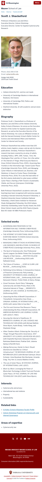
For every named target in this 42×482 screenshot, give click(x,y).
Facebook (17, 438)
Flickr (28, 438)
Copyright (9, 478)
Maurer (11, 8)
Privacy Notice (34, 476)
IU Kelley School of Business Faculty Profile (18, 410)
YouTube (24, 438)
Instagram (21, 438)
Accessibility (7, 476)
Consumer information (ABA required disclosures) (17, 461)
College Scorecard (17, 476)
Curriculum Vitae (6, 68)
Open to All (26, 476)
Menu (37, 3)
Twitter (13, 438)
